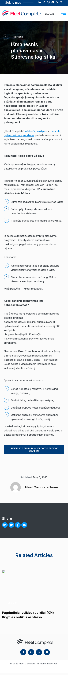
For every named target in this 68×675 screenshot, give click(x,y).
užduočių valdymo (36, 131)
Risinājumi (18, 36)
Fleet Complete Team (41, 487)
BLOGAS (49, 13)
